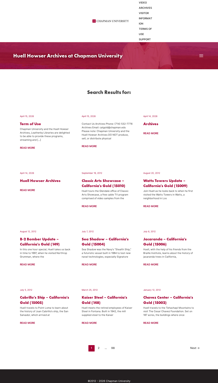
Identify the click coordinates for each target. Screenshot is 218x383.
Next (195, 348)
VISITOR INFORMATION (145, 18)
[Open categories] (201, 55)
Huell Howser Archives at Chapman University (68, 56)
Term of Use (30, 123)
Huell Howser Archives (40, 180)
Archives (150, 123)
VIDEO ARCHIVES (145, 5)
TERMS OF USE (145, 31)
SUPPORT (145, 39)
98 (113, 348)
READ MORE (27, 148)
